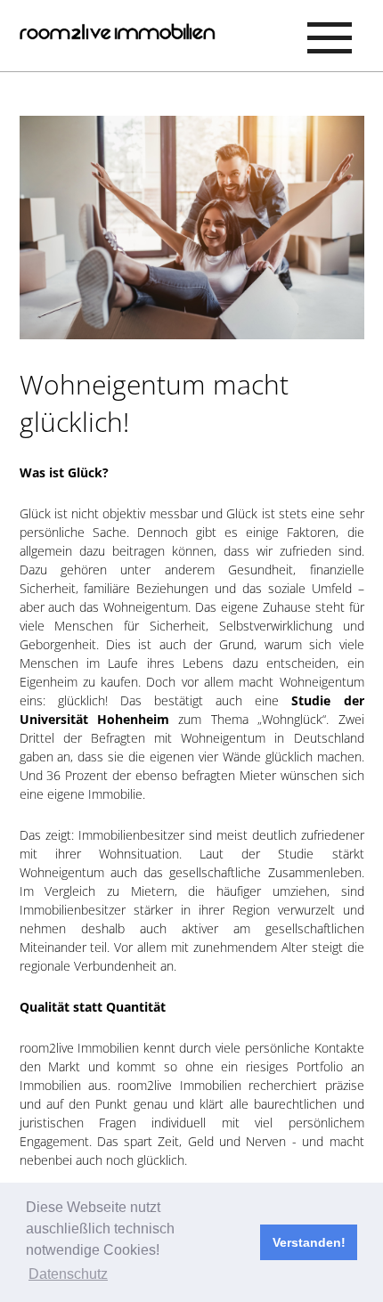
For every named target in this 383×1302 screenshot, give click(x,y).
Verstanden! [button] (309, 1242)
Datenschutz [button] (68, 1274)
